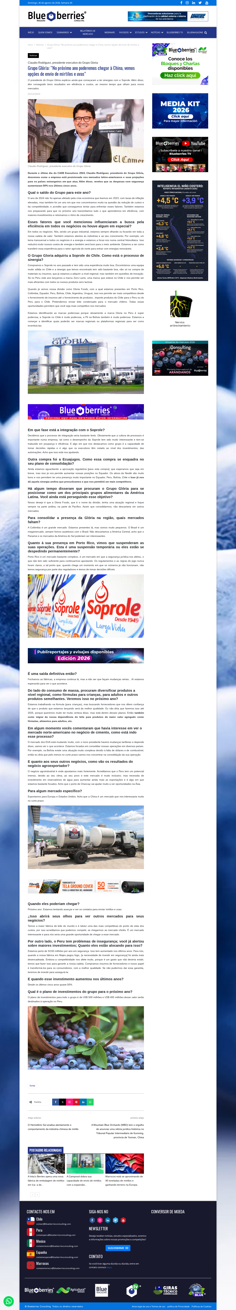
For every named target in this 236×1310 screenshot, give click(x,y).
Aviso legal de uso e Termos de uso (148, 1306)
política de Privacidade (178, 1306)
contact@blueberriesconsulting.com (53, 1223)
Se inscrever (118, 1248)
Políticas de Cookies (201, 1306)
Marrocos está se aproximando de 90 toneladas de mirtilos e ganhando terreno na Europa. (124, 1180)
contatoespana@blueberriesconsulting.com (57, 1257)
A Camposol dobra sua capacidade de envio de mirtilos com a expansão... (84, 1180)
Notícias (40, 44)
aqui (109, 1267)
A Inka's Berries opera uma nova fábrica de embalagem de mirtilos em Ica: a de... (46, 1180)
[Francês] (84, 2)
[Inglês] (80, 2)
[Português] (88, 2)
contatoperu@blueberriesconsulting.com (55, 1235)
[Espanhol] (75, 2)
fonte (32, 1085)
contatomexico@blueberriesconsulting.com (57, 1246)
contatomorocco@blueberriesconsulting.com (57, 1268)
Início (30, 44)
